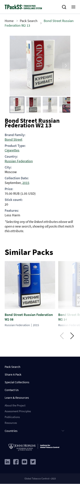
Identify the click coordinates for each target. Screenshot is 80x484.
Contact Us (12, 390)
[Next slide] (65, 65)
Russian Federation (19, 161)
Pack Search (28, 21)
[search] (65, 7)
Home (9, 21)
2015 (25, 182)
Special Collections (17, 382)
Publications (12, 417)
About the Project (15, 405)
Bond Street (13, 139)
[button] (17, 105)
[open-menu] (73, 7)
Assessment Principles (18, 411)
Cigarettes (12, 150)
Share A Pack (13, 374)
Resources (11, 423)
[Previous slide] (14, 65)
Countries (11, 431)
